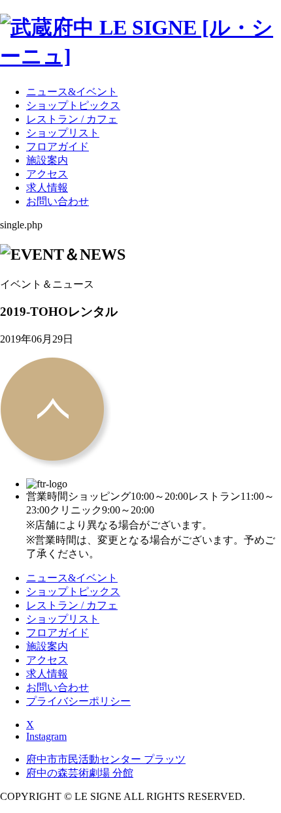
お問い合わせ (57, 201)
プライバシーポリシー (78, 701)
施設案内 (47, 160)
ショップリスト (62, 132)
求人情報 (47, 187)
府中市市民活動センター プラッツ (106, 759)
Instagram (46, 736)
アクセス (47, 173)
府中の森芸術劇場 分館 (79, 772)
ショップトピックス (73, 105)
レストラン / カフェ (72, 119)
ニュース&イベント (72, 91)
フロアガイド (57, 146)
